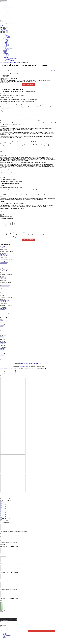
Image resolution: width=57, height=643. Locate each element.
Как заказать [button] (5, 16)
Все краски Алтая (3, 255)
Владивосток (2, 343)
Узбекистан (7, 45)
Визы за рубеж (7, 59)
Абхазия (6, 39)
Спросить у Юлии (3, 504)
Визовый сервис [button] (6, 57)
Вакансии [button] (7, 14)
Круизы (4, 52)
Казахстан (7, 44)
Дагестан (2, 337)
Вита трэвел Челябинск (4, 62)
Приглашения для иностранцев (11, 58)
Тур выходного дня (8, 48)
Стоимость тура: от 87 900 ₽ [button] (5, 82)
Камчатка (2, 331)
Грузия (6, 43)
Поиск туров (7, 36)
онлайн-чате (42, 70)
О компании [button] (5, 9)
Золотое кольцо (3, 278)
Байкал (1, 326)
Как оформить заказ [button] (8, 18)
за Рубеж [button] (4, 34)
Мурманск (2, 355)
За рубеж (4, 633)
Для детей (4, 636)
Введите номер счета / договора (7, 628)
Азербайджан (7, 40)
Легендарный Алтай (4, 301)
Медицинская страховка (9, 60)
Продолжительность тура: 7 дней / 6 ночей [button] (8, 78)
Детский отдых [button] (5, 53)
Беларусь (6, 42)
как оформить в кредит (24, 366)
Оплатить (41, 630)
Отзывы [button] (4, 8)
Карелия (2, 349)
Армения (6, 41)
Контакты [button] (4, 15)
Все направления (8, 37)
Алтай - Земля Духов (4, 270)
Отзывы (4, 637)
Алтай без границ (3, 263)
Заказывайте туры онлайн (5, 368)
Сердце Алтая (3, 293)
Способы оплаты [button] (8, 17)
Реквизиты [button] (7, 10)
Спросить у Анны (3, 502)
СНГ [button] (3, 38)
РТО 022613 (2, 25)
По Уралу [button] (4, 47)
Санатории (5, 51)
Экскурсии (7, 49)
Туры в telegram (3, 29)
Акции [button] (6, 12)
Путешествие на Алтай (4, 286)
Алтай (18, 62)
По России (5, 46)
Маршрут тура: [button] (3, 79)
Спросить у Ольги (3, 506)
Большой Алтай (3, 309)
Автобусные (5, 50)
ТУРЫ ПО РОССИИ (4, 30)
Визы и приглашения (7, 635)
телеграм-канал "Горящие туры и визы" (29, 363)
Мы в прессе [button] (7, 13)
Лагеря (6, 56)
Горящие (6, 35)
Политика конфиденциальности (6, 621)
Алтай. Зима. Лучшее (4, 247)
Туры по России (13, 62)
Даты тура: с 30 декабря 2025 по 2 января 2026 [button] (9, 73)
